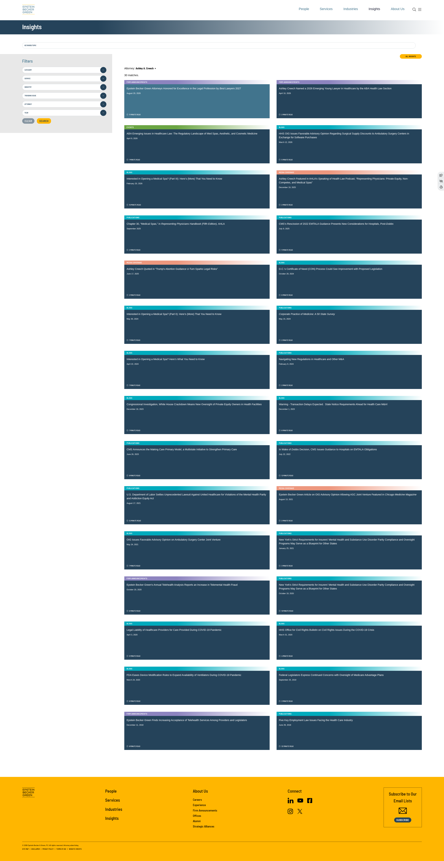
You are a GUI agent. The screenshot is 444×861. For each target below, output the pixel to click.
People (304, 9)
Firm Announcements (205, 810)
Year (26, 113)
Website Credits (75, 849)
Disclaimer (35, 849)
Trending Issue (30, 96)
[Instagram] (291, 813)
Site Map (25, 849)
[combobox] (64, 70)
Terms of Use (61, 849)
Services (326, 9)
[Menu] (420, 10)
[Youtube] (300, 802)
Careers (197, 799)
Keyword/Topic (30, 45)
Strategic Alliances (203, 826)
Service (28, 78)
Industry (28, 87)
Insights (374, 9)
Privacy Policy (48, 849)
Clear (28, 121)
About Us (398, 9)
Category (28, 70)
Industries (350, 9)
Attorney (28, 104)
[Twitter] (300, 812)
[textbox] (64, 70)
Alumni (197, 821)
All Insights (411, 56)
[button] (441, 175)
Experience (199, 805)
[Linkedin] (290, 802)
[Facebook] (309, 802)
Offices (197, 815)
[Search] (414, 9)
